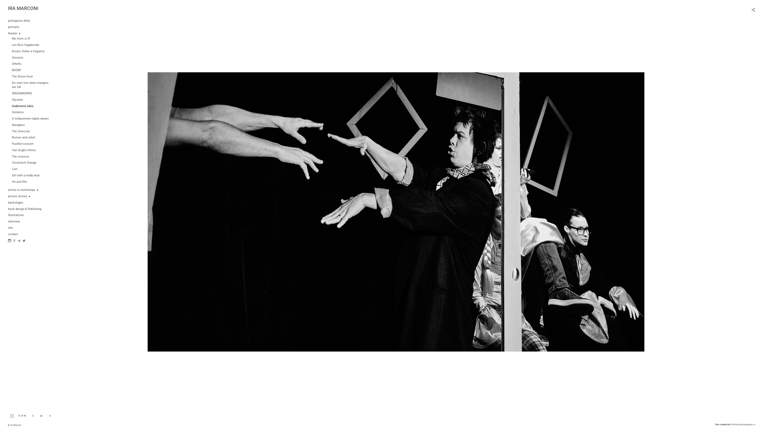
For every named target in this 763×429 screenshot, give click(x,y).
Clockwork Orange (24, 162)
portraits (13, 27)
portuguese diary (19, 20)
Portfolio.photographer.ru (743, 424)
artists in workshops (21, 190)
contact (13, 234)
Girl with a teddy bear (26, 175)
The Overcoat (21, 131)
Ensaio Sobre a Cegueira (28, 51)
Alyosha (17, 99)
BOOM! (16, 70)
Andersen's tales (23, 106)
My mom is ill (21, 38)
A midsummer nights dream (30, 118)
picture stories (17, 196)
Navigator (18, 125)
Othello (16, 64)
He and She (19, 182)
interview (14, 221)
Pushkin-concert (22, 144)
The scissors (20, 156)
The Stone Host (22, 76)
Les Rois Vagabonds (25, 45)
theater (12, 33)
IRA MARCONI (23, 8)
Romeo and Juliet (23, 137)
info (10, 228)
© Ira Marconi (14, 425)
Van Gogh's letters (24, 150)
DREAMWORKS (22, 93)
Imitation (18, 112)
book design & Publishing (24, 209)
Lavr (14, 169)
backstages (15, 202)
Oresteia (17, 57)
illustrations (16, 215)
